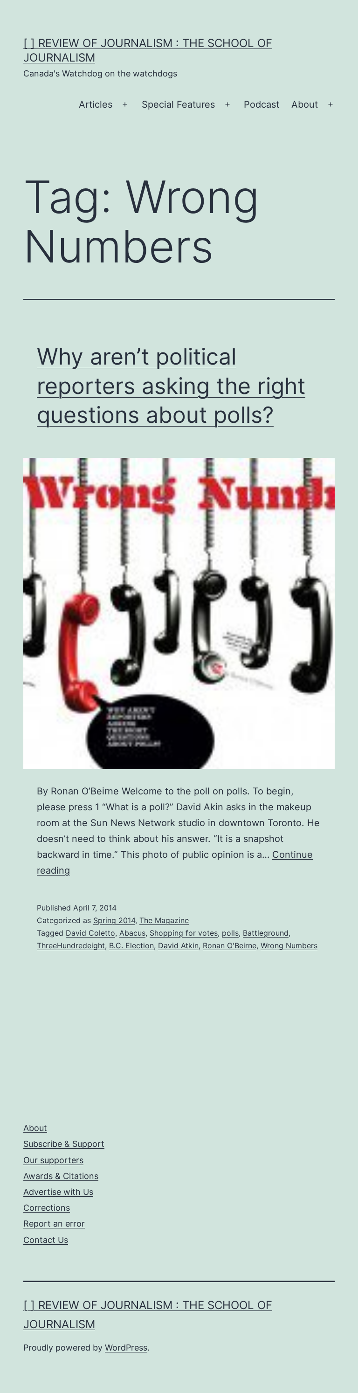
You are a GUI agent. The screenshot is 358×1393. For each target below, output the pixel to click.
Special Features (178, 104)
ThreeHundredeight (71, 945)
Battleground (266, 933)
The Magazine (164, 920)
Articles (95, 104)
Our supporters (53, 1160)
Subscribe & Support (63, 1144)
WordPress (126, 1347)
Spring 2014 (114, 920)
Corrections (46, 1208)
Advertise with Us (58, 1192)
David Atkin (178, 945)
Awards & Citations (60, 1176)
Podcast (261, 104)
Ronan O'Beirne (229, 945)
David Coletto (90, 933)
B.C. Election (131, 945)
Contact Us (45, 1240)
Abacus (132, 933)
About (304, 104)
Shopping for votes (184, 933)
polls (230, 933)
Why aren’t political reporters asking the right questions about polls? (171, 385)
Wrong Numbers (289, 945)
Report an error (54, 1223)
